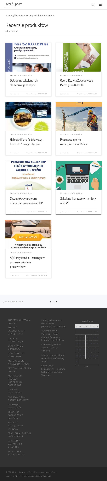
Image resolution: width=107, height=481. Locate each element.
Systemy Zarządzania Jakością (15, 425)
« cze (85, 366)
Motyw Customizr (44, 476)
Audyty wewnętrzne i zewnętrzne (16, 330)
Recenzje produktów (32, 15)
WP (16, 476)
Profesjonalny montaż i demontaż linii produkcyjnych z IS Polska (53, 323)
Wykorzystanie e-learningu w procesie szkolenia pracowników (27, 262)
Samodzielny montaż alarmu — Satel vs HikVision (51, 347)
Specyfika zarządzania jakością (15, 415)
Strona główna (12, 15)
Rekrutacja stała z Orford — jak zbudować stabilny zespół (53, 358)
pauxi (17, 94)
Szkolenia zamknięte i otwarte (15, 443)
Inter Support (19, 472)
